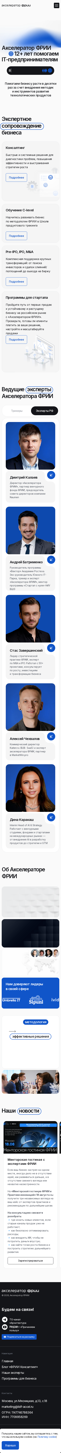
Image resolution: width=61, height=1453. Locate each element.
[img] (16, 5)
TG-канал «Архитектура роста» (17, 1323)
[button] (34, 352)
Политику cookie (47, 1436)
